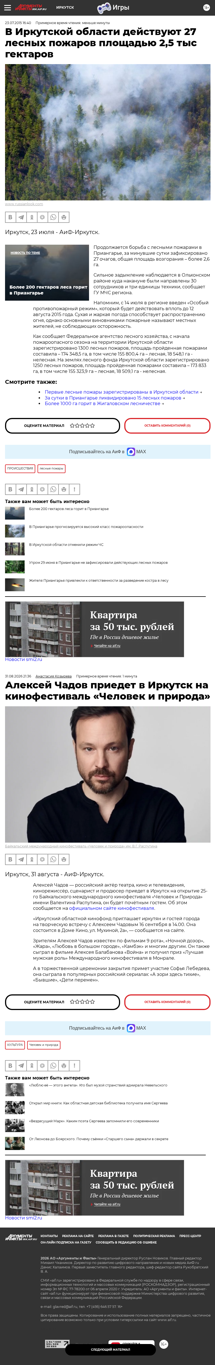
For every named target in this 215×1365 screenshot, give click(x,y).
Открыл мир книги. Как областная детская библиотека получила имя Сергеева (98, 1103)
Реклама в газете (113, 1236)
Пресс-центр (190, 1236)
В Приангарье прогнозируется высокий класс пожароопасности (86, 527)
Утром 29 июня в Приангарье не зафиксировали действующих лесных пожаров (98, 562)
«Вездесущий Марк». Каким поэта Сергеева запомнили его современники (94, 1121)
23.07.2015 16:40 (18, 23)
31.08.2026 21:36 (18, 676)
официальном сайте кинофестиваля (111, 908)
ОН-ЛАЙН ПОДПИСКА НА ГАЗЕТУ (66, 1242)
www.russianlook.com (24, 204)
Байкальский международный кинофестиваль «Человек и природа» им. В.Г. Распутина (81, 846)
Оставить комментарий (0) (167, 425)
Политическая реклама (154, 1236)
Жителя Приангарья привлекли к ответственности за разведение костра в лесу (99, 580)
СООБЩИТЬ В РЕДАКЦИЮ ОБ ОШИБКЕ (126, 1242)
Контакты (49, 1236)
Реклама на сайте (78, 1236)
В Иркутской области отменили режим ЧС (66, 545)
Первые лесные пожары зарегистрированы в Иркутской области (121, 392)
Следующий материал (110, 1350)
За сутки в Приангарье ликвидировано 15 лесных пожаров (113, 398)
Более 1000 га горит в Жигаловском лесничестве (102, 403)
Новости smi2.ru (23, 659)
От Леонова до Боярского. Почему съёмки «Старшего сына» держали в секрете (98, 1139)
